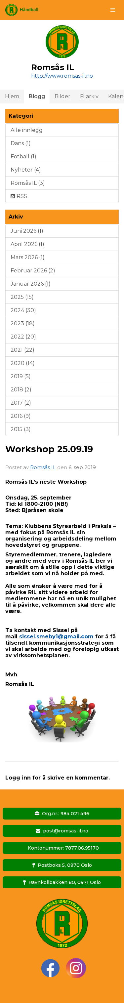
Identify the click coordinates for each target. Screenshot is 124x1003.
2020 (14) (23, 363)
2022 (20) (23, 337)
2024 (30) (23, 310)
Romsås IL (43, 467)
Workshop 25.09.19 (49, 449)
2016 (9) (21, 416)
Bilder (62, 96)
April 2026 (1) (27, 244)
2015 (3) (21, 429)
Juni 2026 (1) (27, 231)
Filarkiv (89, 96)
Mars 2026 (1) (28, 257)
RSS (21, 196)
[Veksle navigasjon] (113, 10)
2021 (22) (22, 350)
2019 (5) (21, 376)
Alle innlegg (27, 130)
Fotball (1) (23, 156)
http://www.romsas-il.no (62, 76)
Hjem (12, 96)
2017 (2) (21, 403)
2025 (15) (22, 297)
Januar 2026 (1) (31, 284)
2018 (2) (21, 389)
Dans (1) (21, 143)
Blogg (37, 96)
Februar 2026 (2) (33, 270)
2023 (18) (23, 323)
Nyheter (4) (26, 170)
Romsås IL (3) (28, 183)
